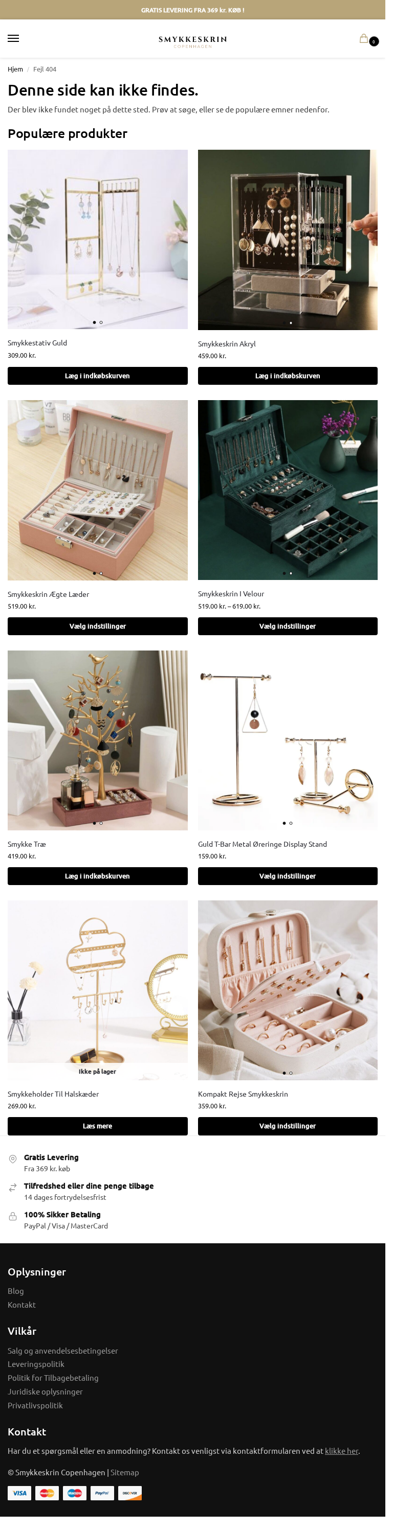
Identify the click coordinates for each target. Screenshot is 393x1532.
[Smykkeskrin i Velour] (288, 490)
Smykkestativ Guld (37, 342)
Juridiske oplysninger (45, 1391)
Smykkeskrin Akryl (227, 343)
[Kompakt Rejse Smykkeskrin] (288, 990)
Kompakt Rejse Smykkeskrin (243, 1093)
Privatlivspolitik (35, 1405)
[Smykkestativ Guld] (98, 240)
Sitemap (125, 1472)
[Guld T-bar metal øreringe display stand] (288, 740)
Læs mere (97, 1125)
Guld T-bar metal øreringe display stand (262, 843)
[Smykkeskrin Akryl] (288, 240)
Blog (16, 1290)
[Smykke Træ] (98, 740)
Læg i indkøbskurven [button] (97, 375)
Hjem (15, 68)
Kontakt (22, 1304)
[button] (366, 39)
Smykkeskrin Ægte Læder (48, 593)
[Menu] (23, 39)
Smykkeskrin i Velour (231, 593)
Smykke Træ (27, 843)
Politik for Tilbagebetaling (53, 1377)
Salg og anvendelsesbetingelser (63, 1350)
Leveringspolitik (36, 1363)
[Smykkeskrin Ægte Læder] (98, 490)
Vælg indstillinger (98, 626)
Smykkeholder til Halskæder (53, 1093)
